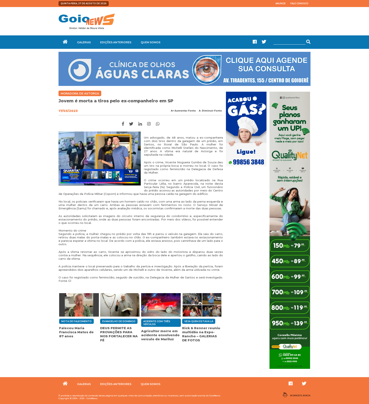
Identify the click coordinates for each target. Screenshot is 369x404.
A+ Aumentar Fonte (183, 110)
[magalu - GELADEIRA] (100, 176)
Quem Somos (150, 42)
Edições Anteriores (115, 42)
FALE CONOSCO (299, 3)
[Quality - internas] (289, 369)
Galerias (84, 42)
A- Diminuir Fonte (210, 110)
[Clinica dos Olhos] (184, 85)
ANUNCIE (280, 3)
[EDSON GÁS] (246, 166)
